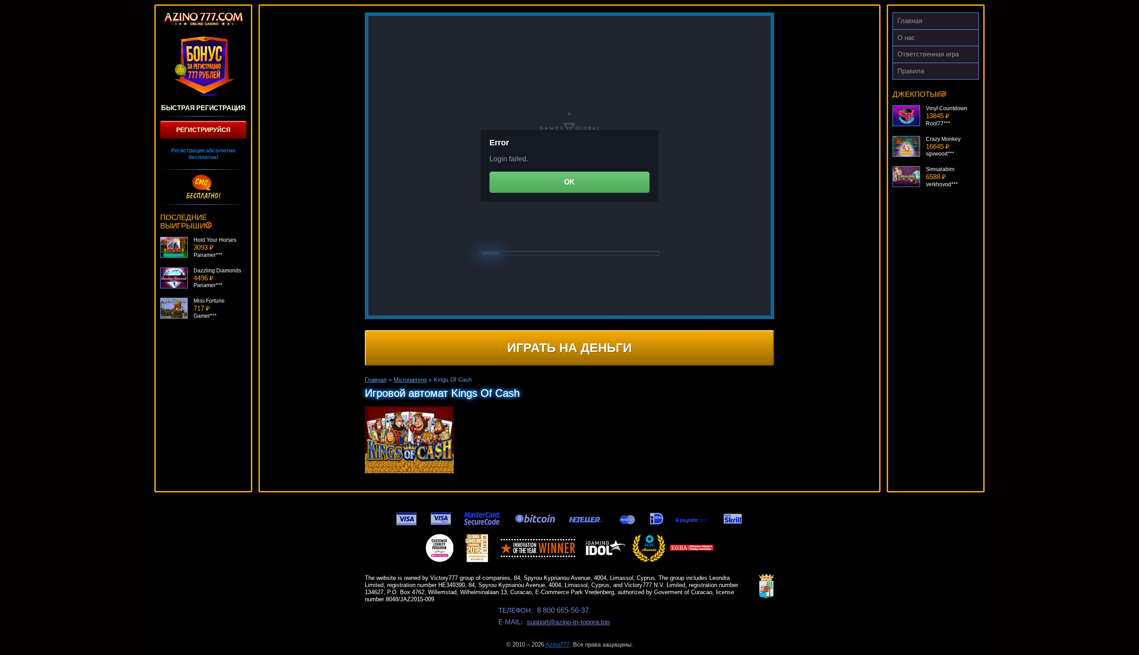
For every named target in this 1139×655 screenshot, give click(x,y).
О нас (906, 37)
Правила (910, 71)
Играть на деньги (569, 348)
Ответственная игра (928, 54)
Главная (909, 20)
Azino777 (557, 644)
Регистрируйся (203, 129)
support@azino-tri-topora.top (568, 622)
